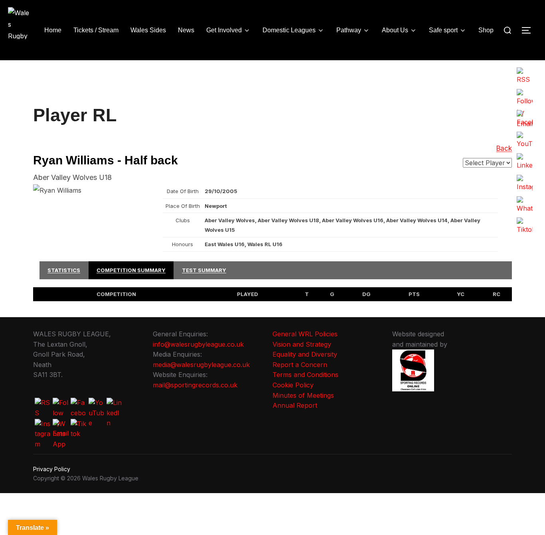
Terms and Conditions (305, 375)
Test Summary (204, 270)
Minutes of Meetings (303, 395)
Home (52, 30)
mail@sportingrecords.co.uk (195, 385)
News (186, 30)
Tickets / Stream (95, 30)
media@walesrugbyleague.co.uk (201, 365)
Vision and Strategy (301, 344)
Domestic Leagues (289, 30)
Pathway (348, 30)
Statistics (63, 270)
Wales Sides (148, 30)
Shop (486, 30)
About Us (395, 30)
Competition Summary (131, 270)
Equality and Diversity (304, 354)
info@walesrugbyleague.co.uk (198, 344)
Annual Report (294, 405)
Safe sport (443, 30)
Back (504, 148)
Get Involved (224, 30)
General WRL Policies (305, 334)
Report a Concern (299, 365)
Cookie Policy (293, 385)
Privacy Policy (51, 469)
